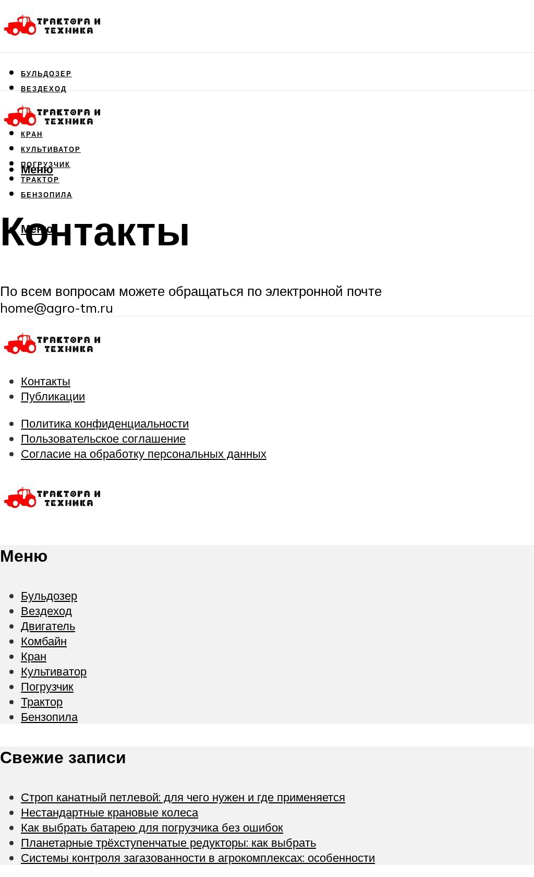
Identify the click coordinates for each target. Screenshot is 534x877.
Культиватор (51, 149)
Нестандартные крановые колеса (109, 812)
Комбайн (44, 640)
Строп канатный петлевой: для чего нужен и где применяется (183, 796)
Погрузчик (47, 686)
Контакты (45, 380)
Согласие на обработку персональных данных (143, 453)
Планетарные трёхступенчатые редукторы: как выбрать (168, 842)
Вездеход (44, 89)
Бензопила (46, 195)
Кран (33, 655)
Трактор (42, 701)
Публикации (53, 396)
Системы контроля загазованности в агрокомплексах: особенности (198, 857)
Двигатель (48, 625)
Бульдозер (46, 73)
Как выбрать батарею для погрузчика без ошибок (152, 827)
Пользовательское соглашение (103, 438)
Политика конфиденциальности (105, 423)
